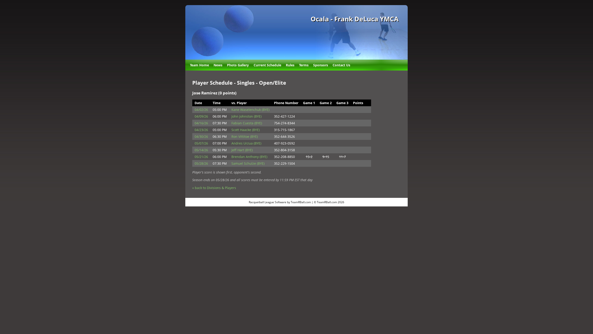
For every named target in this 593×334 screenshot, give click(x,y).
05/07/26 (201, 143)
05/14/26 (201, 150)
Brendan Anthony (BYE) (249, 156)
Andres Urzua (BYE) (246, 143)
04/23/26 (201, 130)
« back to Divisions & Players (214, 188)
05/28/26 (201, 163)
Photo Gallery (238, 65)
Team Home (199, 65)
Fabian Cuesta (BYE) (246, 123)
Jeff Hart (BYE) (242, 150)
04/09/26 (201, 116)
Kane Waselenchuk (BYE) (250, 109)
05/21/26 (201, 156)
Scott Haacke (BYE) (245, 130)
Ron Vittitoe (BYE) (244, 136)
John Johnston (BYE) (246, 116)
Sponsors (320, 65)
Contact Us (341, 65)
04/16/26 (201, 123)
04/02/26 (201, 109)
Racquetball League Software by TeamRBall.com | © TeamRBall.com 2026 (296, 202)
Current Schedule (267, 65)
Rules (290, 65)
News (218, 65)
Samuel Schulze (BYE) (248, 163)
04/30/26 (201, 136)
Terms (304, 65)
